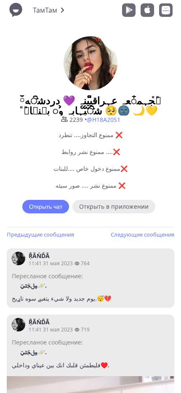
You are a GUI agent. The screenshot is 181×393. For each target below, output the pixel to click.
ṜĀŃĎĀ (39, 256)
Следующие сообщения (142, 234)
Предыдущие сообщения (40, 234)
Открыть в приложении (114, 206)
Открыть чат (45, 206)
